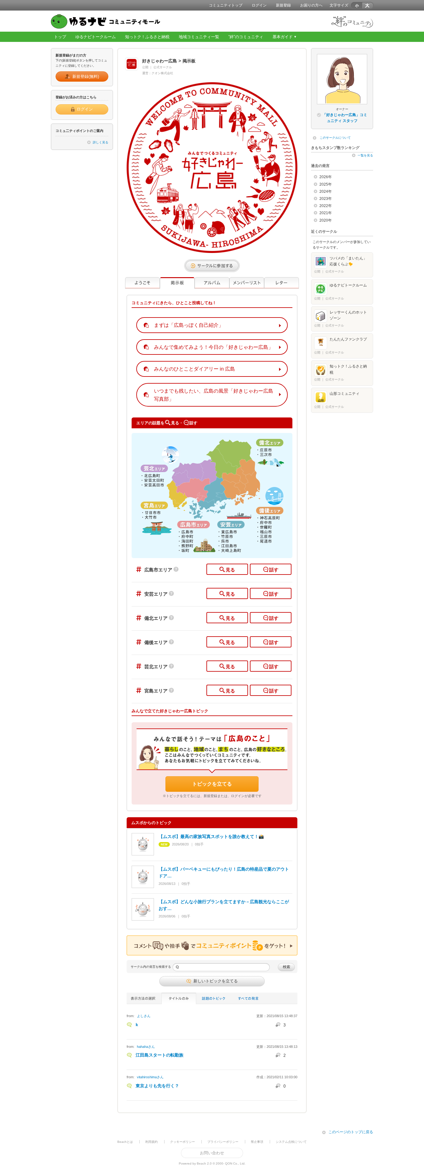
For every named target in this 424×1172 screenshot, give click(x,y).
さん (144, 1016)
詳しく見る (100, 142)
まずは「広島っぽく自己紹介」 (188, 325)
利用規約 (151, 1141)
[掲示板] (177, 283)
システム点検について (291, 1141)
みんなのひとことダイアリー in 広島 (194, 369)
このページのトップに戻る (350, 1132)
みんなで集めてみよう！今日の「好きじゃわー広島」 (213, 347)
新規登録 (283, 5)
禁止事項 (257, 1141)
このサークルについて (335, 137)
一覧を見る (365, 155)
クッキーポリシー (182, 1141)
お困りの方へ (311, 5)
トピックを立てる (212, 784)
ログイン (259, 5)
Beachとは (125, 1141)
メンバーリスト (246, 283)
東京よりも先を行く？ (157, 1085)
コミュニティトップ (225, 5)
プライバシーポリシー (222, 1141)
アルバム (212, 283)
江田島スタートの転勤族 (159, 1055)
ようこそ (142, 283)
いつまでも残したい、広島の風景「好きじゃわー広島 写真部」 (213, 395)
